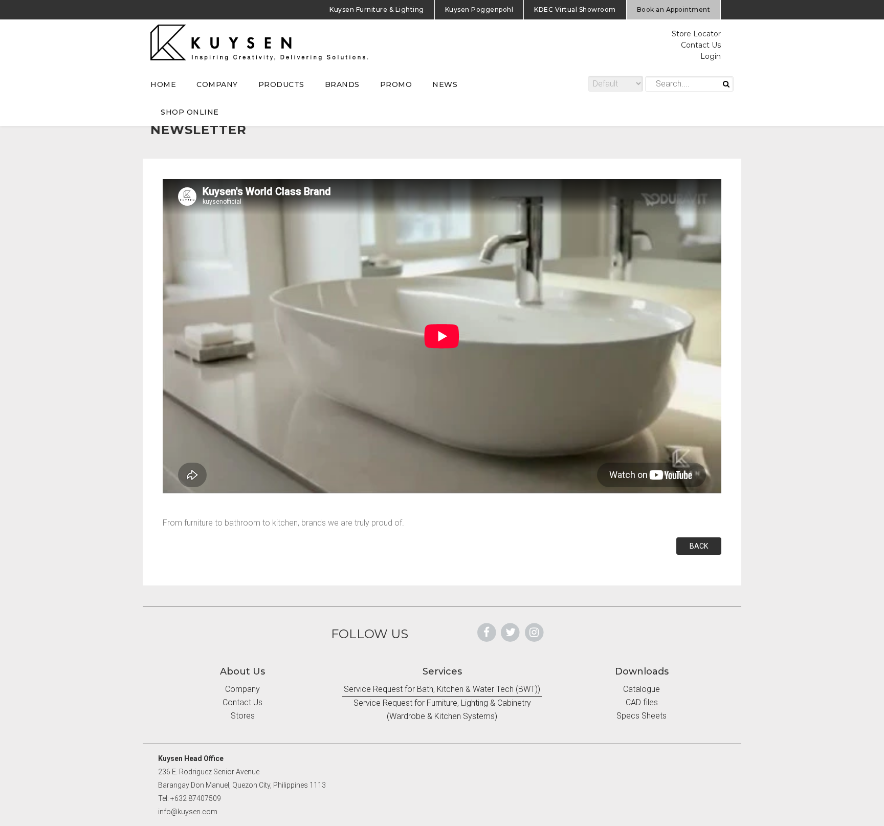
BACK (699, 546)
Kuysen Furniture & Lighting (376, 9)
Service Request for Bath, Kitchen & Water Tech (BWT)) (442, 689)
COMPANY (217, 84)
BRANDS (342, 84)
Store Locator (696, 33)
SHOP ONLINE (190, 112)
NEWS (444, 84)
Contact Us (701, 45)
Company (242, 689)
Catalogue (641, 689)
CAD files (642, 702)
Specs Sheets (641, 716)
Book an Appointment (674, 9)
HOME (163, 84)
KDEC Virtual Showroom (575, 9)
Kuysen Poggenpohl (479, 9)
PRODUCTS (281, 84)
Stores (243, 716)
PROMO (396, 84)
